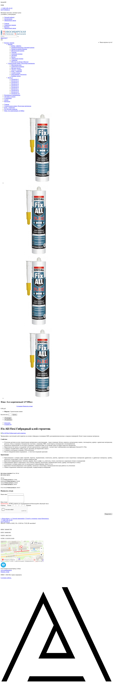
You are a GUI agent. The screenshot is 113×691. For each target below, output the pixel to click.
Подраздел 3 (15, 82)
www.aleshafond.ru (6, 570)
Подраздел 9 (15, 92)
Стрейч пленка (15, 73)
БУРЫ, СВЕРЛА (16, 46)
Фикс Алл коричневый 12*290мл (14, 110)
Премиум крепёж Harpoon (19, 49)
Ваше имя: (4, 494)
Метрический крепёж (17, 50)
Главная (6, 104)
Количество (4, 414)
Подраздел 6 (15, 87)
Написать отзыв (28, 406)
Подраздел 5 (15, 85)
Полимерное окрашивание (12, 95)
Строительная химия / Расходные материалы (21, 63)
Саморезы (14, 60)
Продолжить (108, 514)
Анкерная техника (16, 54)
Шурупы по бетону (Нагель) (19, 62)
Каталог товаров (9, 43)
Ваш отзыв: (4, 502)
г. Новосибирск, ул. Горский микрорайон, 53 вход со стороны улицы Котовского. (25, 518)
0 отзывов (20, 406)
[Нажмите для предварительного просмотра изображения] (13, 433)
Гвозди (13, 57)
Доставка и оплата (9, 96)
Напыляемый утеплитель (18, 74)
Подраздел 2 (15, 81)
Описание (7, 423)
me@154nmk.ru (5, 9)
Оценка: (3, 505)
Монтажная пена (16, 65)
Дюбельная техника (17, 58)
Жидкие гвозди (16, 68)
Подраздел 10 (15, 93)
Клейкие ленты (16, 76)
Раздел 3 (10, 77)
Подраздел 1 (15, 79)
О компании (8, 98)
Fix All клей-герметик (10, 109)
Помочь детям (5, 572)
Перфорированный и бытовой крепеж (22, 47)
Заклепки (14, 55)
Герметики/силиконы (17, 66)
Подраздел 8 (15, 90)
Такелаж (13, 52)
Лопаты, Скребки (16, 69)
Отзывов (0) (7, 424)
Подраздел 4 (15, 84)
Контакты (7, 101)
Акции (6, 100)
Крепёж (10, 44)
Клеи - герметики (16, 71)
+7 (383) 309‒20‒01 (6, 8)
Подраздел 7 (15, 88)
